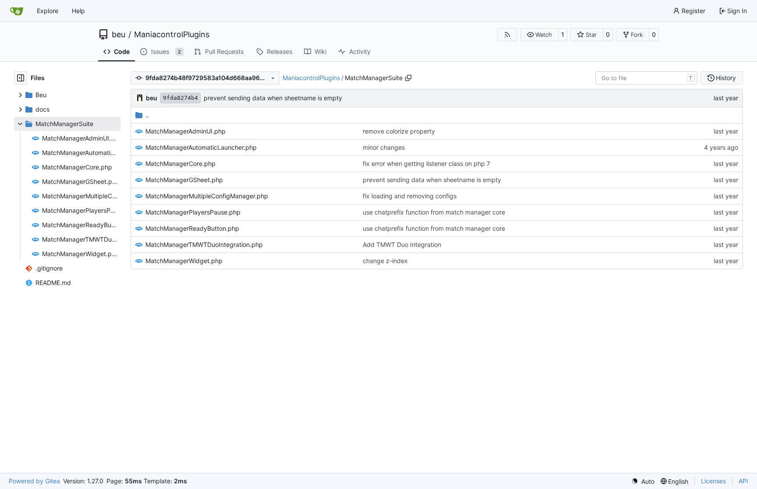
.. (147, 115)
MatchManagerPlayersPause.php (193, 212)
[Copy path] (408, 78)
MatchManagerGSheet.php (184, 179)
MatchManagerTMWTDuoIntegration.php (204, 244)
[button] (539, 34)
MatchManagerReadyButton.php (192, 228)
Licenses (713, 481)
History (726, 77)
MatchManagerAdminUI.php (185, 131)
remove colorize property (399, 131)
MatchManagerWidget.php (184, 260)
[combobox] (646, 77)
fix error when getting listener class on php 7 (426, 163)
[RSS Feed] (507, 34)
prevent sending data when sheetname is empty (273, 98)
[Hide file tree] (20, 77)
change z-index (385, 260)
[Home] (16, 11)
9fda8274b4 (180, 98)
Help (78, 10)
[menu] (642, 481)
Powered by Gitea (34, 481)
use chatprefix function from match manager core (434, 212)
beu (118, 34)
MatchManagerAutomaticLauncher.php (201, 147)
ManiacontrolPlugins (171, 34)
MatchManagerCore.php (180, 163)
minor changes (384, 147)
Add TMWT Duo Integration (402, 244)
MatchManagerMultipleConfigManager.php (206, 196)
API (743, 481)
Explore (47, 10)
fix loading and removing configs (409, 196)
